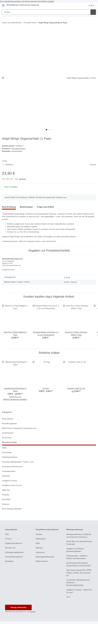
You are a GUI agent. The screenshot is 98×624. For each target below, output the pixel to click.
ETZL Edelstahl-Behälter (12, 509)
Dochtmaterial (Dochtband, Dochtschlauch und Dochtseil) (78, 564)
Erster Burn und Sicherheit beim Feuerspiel (79, 542)
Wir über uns (10, 548)
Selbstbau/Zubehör (9, 457)
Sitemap (39, 548)
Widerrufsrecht (42, 561)
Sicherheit (6, 476)
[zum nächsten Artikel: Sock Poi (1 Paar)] (87, 22)
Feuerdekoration (8, 471)
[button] (80, 5)
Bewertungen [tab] (26, 207)
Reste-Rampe (7, 419)
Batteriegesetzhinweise (45, 557)
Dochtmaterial (7, 433)
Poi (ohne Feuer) (18, 148)
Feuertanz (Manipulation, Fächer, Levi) (17, 462)
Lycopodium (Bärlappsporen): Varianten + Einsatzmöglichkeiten (78, 582)
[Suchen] (93, 12)
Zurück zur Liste (8, 23)
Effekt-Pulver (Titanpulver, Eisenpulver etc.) (19, 428)
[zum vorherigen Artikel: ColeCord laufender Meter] (93, 22)
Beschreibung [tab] (9, 207)
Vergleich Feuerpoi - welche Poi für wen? (79, 591)
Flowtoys (5, 495)
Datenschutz (41, 539)
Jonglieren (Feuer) (9, 481)
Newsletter (9, 561)
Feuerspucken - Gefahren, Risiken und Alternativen (77, 557)
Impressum (40, 552)
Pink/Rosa (50, 165)
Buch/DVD (6, 499)
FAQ (7, 534)
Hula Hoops (6, 452)
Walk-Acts (6, 490)
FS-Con (8, 539)
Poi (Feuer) (6, 438)
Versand (22, 179)
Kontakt (39, 534)
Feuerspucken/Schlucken (12, 466)
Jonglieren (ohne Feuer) (12, 485)
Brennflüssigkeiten (9, 423)
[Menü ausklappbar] (3, 4)
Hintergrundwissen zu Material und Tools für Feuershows (78, 535)
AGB (37, 543)
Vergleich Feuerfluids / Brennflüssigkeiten (75, 550)
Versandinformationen (14, 557)
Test (68, 597)
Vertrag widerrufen (18, 607)
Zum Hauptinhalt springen (10, 1)
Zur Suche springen (29, 1)
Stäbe (4, 448)
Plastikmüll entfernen (13, 543)
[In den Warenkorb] (4, 29)
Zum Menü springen (46, 1)
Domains (5, 504)
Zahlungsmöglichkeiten (14, 552)
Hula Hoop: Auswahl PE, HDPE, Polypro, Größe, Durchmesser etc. (79, 572)
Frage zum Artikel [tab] (45, 207)
